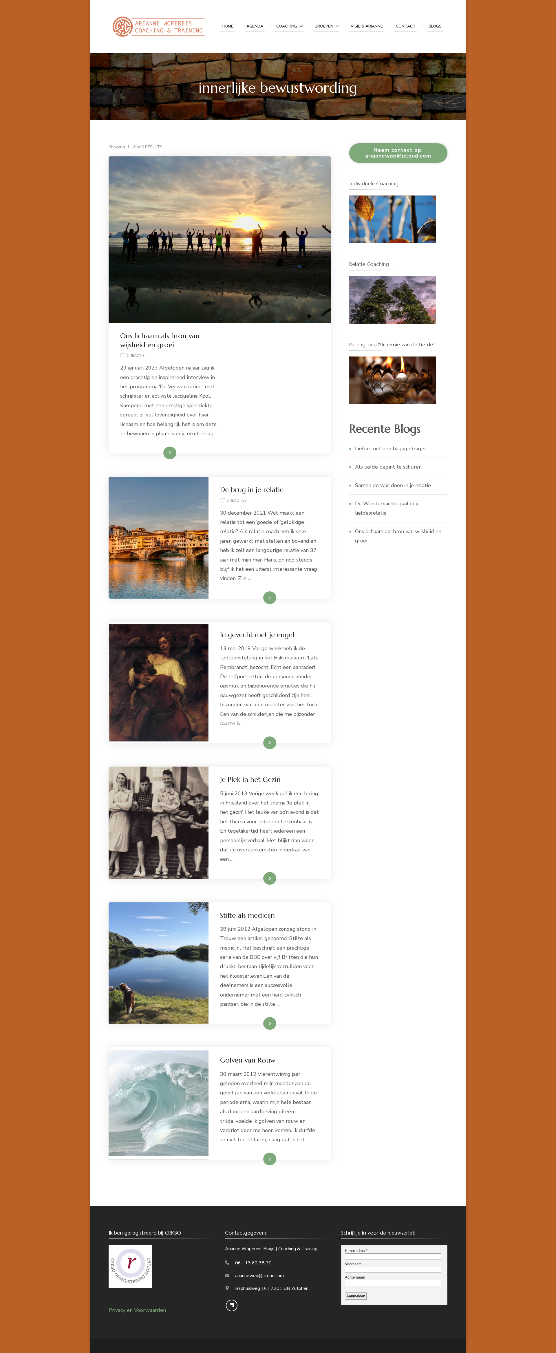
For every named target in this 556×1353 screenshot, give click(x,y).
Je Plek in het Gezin (250, 779)
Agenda (254, 26)
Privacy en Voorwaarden (137, 1310)
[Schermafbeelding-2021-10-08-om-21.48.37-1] (392, 361)
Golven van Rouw (247, 1060)
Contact (406, 26)
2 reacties (237, 501)
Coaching (286, 26)
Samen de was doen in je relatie (393, 485)
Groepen (323, 26)
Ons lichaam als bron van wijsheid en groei (160, 340)
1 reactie (136, 356)
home (227, 26)
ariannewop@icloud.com (259, 1275)
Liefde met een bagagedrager (390, 448)
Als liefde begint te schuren (388, 466)
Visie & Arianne (367, 26)
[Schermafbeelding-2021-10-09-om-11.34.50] (392, 200)
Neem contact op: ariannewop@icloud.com (398, 153)
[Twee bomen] (392, 280)
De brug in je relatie (252, 489)
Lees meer (160, 452)
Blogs (435, 26)
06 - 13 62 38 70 (253, 1263)
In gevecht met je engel (257, 634)
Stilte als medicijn (247, 915)
